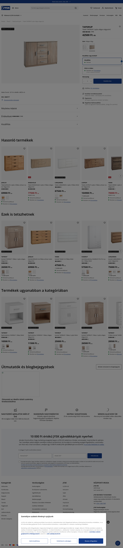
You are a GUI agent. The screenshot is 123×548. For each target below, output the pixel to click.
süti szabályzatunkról (53, 534)
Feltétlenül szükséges (64, 541)
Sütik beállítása (34, 541)
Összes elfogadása (91, 541)
